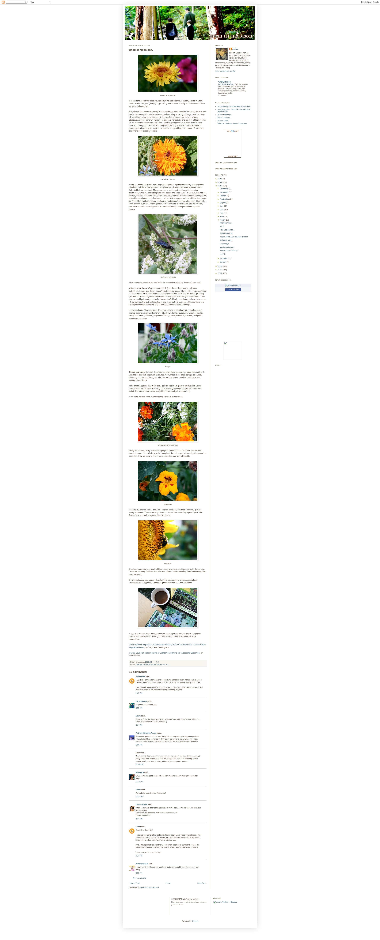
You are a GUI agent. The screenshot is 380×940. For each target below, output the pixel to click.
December (224, 189)
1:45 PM (139, 693)
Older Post (201, 883)
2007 (220, 273)
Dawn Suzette (141, 804)
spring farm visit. (226, 233)
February (224, 258)
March (222, 220)
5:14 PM (139, 819)
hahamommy (141, 701)
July (222, 206)
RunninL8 (140, 772)
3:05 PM (139, 708)
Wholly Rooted (224, 82)
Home (168, 883)
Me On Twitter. (223, 121)
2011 (220, 182)
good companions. (227, 247)
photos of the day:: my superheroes (234, 237)
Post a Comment (139, 878)
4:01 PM (139, 725)
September (224, 199)
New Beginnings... (227, 230)
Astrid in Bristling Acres (146, 733)
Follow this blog (233, 289)
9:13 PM (139, 856)
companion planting (143, 664)
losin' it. (223, 254)
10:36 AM (139, 782)
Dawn (138, 716)
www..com (232, 131)
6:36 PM (139, 745)
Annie (138, 790)
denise (235, 49)
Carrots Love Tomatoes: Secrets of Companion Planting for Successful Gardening (164, 653)
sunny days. (224, 244)
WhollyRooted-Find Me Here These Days (234, 106)
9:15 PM (139, 873)
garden (153, 664)
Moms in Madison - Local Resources (232, 124)
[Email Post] (157, 662)
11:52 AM (139, 796)
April (222, 216)
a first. (222, 226)
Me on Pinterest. (224, 118)
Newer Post (134, 883)
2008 (220, 270)
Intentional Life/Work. (226, 84)
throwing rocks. (226, 223)
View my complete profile (225, 71)
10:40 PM (140, 765)
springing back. (226, 240)
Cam (138, 827)
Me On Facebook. (224, 115)
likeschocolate (142, 864)
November (224, 192)
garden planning (162, 664)
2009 (220, 266)
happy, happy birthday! (229, 251)
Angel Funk (140, 676)
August (223, 203)
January (223, 262)
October (223, 196)
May (222, 213)
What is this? (232, 156)
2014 (220, 179)
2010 (220, 186)
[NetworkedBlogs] (233, 285)
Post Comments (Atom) (149, 888)
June (222, 210)
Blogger (195, 921)
